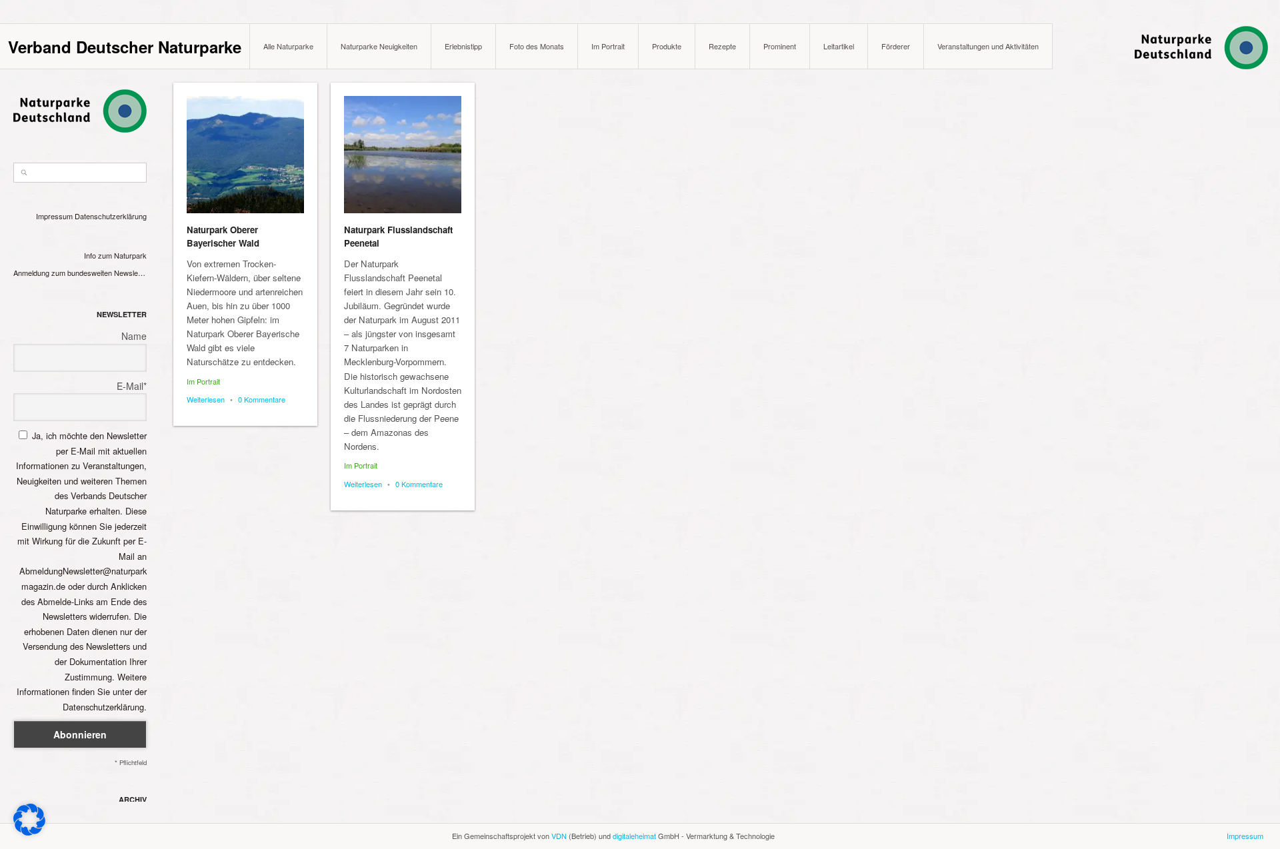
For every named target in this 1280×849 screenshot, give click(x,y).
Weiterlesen (206, 399)
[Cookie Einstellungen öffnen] (29, 832)
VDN (559, 835)
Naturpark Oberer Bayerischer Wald (223, 236)
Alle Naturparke (288, 46)
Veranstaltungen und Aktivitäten (988, 46)
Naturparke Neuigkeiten (379, 46)
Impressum (54, 216)
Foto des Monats (536, 46)
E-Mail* (132, 386)
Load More (721, 817)
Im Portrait (608, 46)
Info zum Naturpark (115, 255)
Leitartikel (838, 46)
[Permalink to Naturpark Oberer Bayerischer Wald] (245, 154)
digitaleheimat (634, 835)
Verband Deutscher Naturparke (124, 46)
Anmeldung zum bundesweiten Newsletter (80, 272)
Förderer (895, 46)
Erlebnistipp (463, 46)
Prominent (779, 46)
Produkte (666, 46)
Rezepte (722, 46)
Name (134, 336)
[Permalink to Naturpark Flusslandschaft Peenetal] (402, 154)
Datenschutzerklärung (111, 216)
